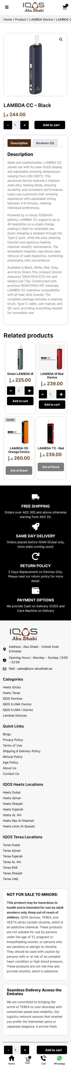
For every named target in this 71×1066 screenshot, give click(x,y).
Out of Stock (19, 470)
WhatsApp (59, 1063)
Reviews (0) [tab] (45, 143)
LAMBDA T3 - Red (51, 448)
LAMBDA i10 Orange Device (19, 450)
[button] (61, 39)
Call (43, 1063)
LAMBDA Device (41, 19)
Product (20, 19)
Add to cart (51, 125)
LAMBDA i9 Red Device (52, 375)
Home (7, 19)
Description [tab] (19, 143)
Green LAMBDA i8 (20, 374)
